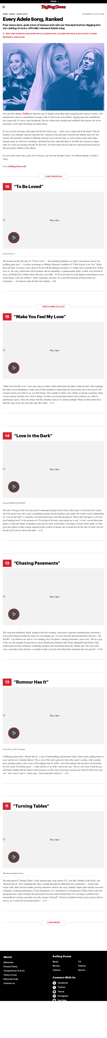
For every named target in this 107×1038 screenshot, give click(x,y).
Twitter (61, 987)
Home (5, 14)
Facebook (63, 983)
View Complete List (53, 307)
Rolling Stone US (17, 166)
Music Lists (22, 14)
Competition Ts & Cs (14, 971)
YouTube (62, 1000)
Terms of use (10, 975)
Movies (56, 966)
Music (12, 14)
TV (79, 962)
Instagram (63, 996)
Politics (82, 966)
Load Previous (53, 177)
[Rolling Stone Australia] (53, 8)
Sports (81, 970)
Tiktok (61, 992)
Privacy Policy (10, 967)
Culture (56, 970)
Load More (53, 922)
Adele (26, 114)
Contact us (9, 983)
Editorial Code (10, 979)
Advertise (8, 962)
